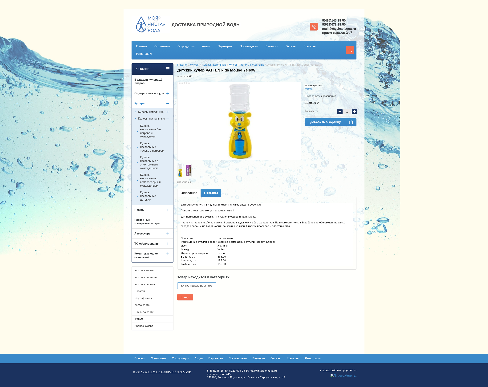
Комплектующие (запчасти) (146, 255)
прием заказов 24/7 (337, 33)
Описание (189, 193)
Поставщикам (249, 46)
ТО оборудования (147, 243)
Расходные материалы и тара (147, 221)
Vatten (309, 88)
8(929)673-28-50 (334, 24)
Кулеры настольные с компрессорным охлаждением (150, 180)
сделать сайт (328, 370)
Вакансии (272, 46)
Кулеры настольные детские (246, 64)
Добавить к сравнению (321, 95)
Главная (141, 46)
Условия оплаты (145, 284)
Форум (139, 318)
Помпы (139, 209)
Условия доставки (146, 277)
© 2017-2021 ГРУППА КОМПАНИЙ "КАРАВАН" (162, 371)
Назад (185, 297)
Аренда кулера (144, 325)
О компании (162, 46)
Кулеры (194, 64)
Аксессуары (142, 233)
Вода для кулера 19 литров (148, 81)
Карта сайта (142, 304)
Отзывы (291, 46)
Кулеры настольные (213, 64)
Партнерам (225, 46)
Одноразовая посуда (149, 93)
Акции (206, 46)
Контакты (310, 46)
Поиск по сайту (144, 311)
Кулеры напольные (151, 111)
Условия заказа (144, 270)
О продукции (185, 46)
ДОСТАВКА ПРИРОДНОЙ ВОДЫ (206, 24)
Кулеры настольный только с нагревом (152, 147)
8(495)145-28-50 (334, 20)
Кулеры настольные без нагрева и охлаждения (150, 131)
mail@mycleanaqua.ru (339, 29)
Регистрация (144, 53)
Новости (140, 290)
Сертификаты (143, 297)
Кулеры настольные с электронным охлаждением (149, 162)
